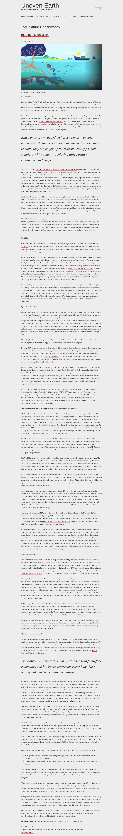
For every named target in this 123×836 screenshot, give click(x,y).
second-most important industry (41, 287)
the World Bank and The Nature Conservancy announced (56, 169)
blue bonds (30, 829)
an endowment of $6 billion (69, 427)
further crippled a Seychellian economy (52, 342)
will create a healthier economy (85, 458)
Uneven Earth (40, 5)
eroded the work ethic (51, 356)
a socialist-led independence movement (77, 609)
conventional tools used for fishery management (51, 469)
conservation (48, 829)
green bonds (71, 137)
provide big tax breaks (79, 422)
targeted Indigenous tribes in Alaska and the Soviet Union (53, 274)
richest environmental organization (51, 121)
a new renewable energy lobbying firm (76, 706)
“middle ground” (85, 681)
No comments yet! (27, 832)
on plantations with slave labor (31, 573)
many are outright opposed (66, 243)
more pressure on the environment (69, 546)
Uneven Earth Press (85, 17)
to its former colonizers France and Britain (64, 315)
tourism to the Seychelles (62, 340)
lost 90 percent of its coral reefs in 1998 (56, 521)
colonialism (39, 829)
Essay (39, 827)
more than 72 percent (58, 623)
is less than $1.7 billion (39, 430)
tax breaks (44, 326)
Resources (72, 17)
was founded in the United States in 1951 (39, 414)
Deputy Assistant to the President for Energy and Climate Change (46, 698)
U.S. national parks (59, 549)
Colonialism (32, 827)
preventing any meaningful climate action (41, 690)
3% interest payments (81, 450)
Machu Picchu (32, 549)
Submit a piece (42, 17)
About (23, 17)
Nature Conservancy (39, 92)
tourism (80, 829)
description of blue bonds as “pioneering (48, 559)
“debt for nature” (58, 438)
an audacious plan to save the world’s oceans (69, 197)
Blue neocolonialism (35, 34)
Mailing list (31, 17)
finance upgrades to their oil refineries (34, 208)
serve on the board (64, 692)
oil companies (51, 425)
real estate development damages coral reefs (39, 535)
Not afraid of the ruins (58, 17)
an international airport (87, 603)
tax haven (28, 329)
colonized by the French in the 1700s (62, 568)
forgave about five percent (41, 367)
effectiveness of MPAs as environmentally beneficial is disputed (51, 513)
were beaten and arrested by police (81, 268)
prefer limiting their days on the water (73, 249)
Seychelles (72, 829)
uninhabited (37, 568)
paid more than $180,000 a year (45, 692)
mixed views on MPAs (45, 243)
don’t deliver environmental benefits (79, 466)
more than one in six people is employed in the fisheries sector (58, 285)
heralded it (67, 219)
